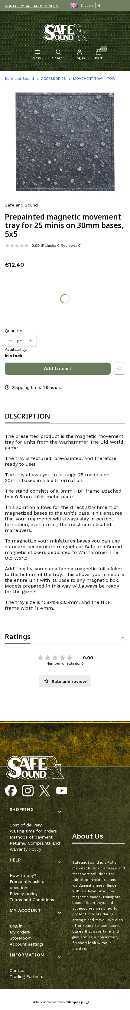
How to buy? (23, 875)
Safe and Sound (19, 79)
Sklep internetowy (58, 1002)
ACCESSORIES (53, 79)
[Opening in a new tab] (11, 791)
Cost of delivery (26, 825)
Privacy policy (23, 893)
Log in (16, 926)
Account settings (27, 944)
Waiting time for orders (33, 831)
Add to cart (58, 368)
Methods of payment (31, 837)
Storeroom (21, 938)
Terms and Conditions (32, 899)
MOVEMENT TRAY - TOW (94, 79)
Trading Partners (26, 976)
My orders (20, 932)
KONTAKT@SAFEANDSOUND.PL (32, 6)
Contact (18, 970)
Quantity (13, 330)
